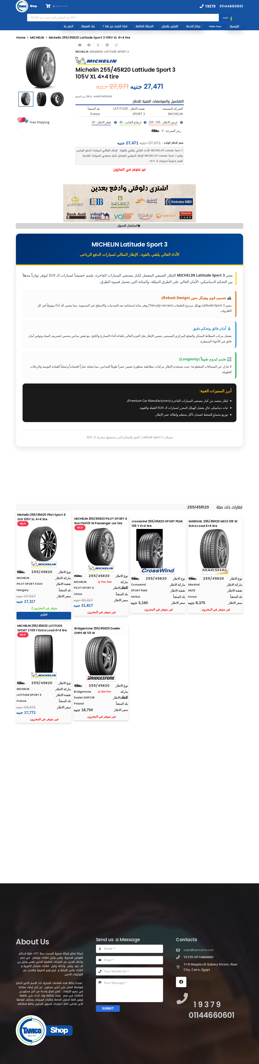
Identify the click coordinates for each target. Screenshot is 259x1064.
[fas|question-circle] (181, 122)
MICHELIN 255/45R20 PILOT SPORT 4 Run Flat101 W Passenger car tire (100, 520)
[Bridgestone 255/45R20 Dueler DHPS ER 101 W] (101, 658)
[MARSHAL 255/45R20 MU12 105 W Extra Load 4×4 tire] (215, 550)
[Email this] (80, 45)
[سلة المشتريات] (48, 6)
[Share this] (89, 45)
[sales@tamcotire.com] (180, 950)
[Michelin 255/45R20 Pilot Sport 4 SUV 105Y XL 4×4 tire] (44, 544)
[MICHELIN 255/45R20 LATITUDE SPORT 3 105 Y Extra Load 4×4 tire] (44, 655)
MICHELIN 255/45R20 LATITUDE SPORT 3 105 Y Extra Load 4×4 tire (42, 628)
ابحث (225, 17)
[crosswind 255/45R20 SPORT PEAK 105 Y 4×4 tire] (158, 550)
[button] (59, 51)
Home (20, 37)
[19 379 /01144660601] (180, 957)
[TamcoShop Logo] (27, 6)
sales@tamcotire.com (198, 950)
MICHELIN (37, 37)
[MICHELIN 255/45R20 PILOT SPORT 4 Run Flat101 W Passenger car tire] (101, 548)
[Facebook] (181, 982)
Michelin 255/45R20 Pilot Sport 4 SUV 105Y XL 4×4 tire (41, 517)
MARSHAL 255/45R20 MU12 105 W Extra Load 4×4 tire (213, 523)
